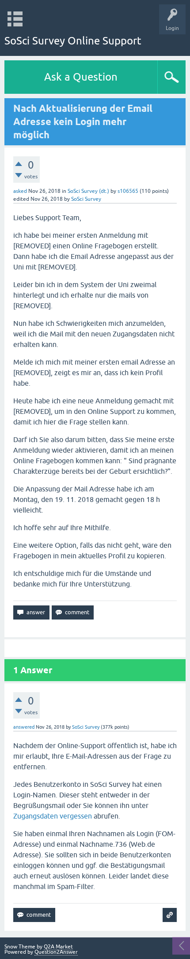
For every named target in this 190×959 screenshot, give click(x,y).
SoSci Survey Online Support (72, 41)
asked (20, 191)
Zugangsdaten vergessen (52, 816)
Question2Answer (56, 952)
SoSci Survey (86, 199)
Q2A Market (58, 947)
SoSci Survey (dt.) (88, 191)
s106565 (128, 191)
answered (23, 727)
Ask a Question (81, 77)
